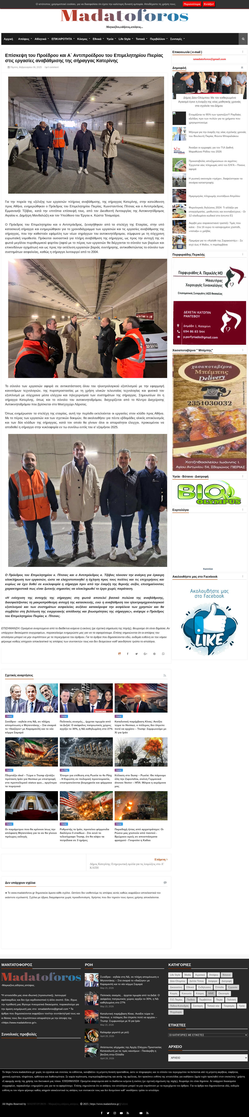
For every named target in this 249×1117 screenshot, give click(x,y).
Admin (124, 1104)
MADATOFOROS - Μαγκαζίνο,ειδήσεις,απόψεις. (53, 1104)
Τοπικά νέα (213, 1005)
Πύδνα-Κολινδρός (179, 1005)
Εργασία (232, 987)
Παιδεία (191, 999)
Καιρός (173, 993)
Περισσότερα (192, 4)
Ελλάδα (219, 987)
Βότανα (227, 975)
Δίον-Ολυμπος (177, 981)
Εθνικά (97, 38)
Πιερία (219, 999)
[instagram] (114, 1113)
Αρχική (8, 38)
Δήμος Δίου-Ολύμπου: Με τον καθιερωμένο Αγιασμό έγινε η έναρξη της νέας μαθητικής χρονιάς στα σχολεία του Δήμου (209, 101)
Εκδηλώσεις (204, 987)
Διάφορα (212, 981)
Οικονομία (223, 993)
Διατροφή (227, 981)
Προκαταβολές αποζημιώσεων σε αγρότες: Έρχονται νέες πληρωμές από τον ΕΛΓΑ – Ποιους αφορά (217, 165)
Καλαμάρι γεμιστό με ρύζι (114, 1032)
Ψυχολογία (176, 1012)
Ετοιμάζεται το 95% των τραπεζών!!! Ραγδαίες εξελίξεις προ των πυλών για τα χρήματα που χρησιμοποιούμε (215, 118)
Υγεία (110, 38)
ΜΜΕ (211, 993)
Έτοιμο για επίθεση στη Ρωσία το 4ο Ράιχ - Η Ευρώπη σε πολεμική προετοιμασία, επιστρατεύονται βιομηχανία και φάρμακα (86, 779)
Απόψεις (23, 38)
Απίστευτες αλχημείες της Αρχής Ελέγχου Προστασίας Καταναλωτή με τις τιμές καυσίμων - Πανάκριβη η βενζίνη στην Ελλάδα (131, 1051)
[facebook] (101, 1113)
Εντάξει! (209, 4)
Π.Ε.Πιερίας (176, 999)
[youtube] (121, 1113)
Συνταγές (176, 38)
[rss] (128, 1113)
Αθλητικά (40, 38)
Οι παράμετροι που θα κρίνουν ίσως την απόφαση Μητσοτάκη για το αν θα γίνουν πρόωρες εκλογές (31, 833)
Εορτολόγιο (208, 569)
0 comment (53, 67)
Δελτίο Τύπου (197, 981)
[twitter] (108, 1113)
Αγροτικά (200, 975)
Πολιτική (231, 999)
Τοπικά (140, 38)
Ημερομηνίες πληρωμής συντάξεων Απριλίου (214, 196)
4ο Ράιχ (64, 770)
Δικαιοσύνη (176, 987)
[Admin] (134, 1111)
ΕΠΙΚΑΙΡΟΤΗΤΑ (62, 38)
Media (187, 975)
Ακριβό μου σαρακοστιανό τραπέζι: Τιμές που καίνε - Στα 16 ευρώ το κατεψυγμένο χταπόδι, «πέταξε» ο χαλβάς (215, 227)
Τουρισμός (229, 1005)
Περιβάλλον (157, 38)
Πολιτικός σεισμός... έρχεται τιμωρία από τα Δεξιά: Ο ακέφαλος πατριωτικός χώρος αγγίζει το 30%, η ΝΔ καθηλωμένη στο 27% (86, 725)
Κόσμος (82, 38)
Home (9, 716)
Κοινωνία (187, 993)
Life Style (125, 38)
